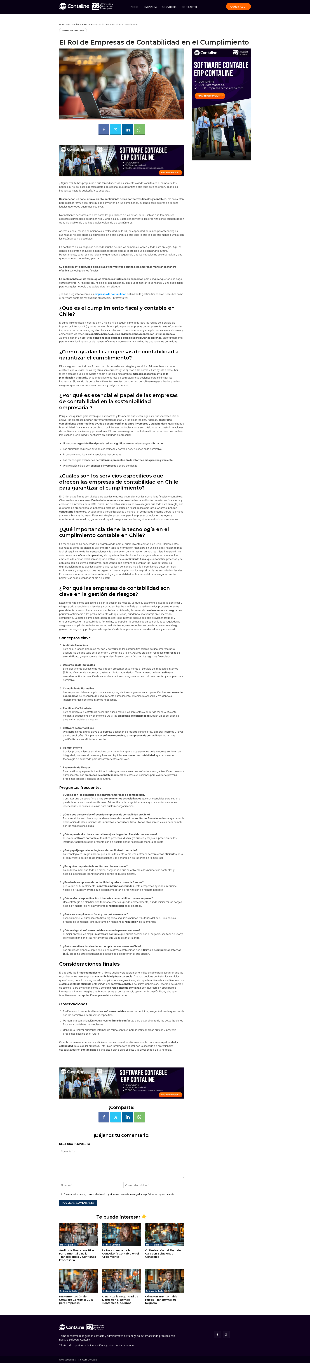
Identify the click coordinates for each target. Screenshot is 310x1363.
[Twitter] (115, 129)
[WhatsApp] (139, 129)
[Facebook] (103, 129)
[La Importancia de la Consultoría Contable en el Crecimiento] (121, 1234)
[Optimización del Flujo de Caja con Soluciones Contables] (164, 1234)
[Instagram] (226, 1334)
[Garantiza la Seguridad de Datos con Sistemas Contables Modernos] (121, 1281)
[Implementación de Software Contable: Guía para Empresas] (78, 1281)
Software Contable (111, 1245)
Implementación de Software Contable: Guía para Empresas (76, 1300)
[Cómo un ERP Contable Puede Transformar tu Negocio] (164, 1281)
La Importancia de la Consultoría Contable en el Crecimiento (120, 1253)
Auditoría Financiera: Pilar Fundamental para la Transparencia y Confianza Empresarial (77, 1255)
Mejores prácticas (68, 1245)
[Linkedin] (127, 129)
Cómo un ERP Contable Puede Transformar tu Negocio (161, 1300)
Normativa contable (69, 24)
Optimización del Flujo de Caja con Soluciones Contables (163, 1253)
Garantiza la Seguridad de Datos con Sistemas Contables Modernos (120, 1300)
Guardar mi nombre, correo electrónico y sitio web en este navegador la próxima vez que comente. (119, 1194)
